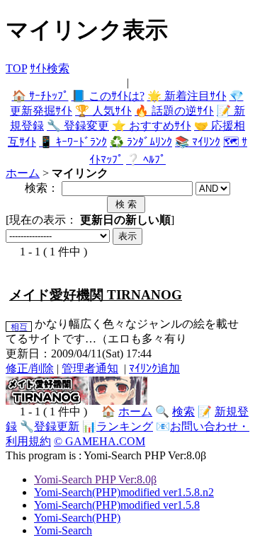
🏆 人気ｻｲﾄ (103, 111)
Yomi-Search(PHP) (77, 518)
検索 (183, 412)
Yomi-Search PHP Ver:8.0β (95, 479)
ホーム (23, 173)
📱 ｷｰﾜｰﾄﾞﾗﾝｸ (73, 142)
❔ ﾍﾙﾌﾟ (146, 160)
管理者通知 (90, 368)
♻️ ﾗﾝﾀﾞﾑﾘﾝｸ (141, 142)
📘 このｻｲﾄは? (108, 96)
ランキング (124, 426)
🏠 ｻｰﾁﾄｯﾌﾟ (40, 96)
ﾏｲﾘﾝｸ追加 (154, 368)
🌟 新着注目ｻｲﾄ (187, 96)
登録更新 (56, 426)
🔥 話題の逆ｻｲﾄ (174, 111)
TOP (16, 68)
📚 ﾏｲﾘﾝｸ (197, 142)
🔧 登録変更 (78, 126)
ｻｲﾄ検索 (49, 68)
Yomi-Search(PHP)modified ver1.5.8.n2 (124, 492)
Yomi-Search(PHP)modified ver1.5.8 (117, 505)
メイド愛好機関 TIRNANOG (95, 294)
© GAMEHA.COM (99, 441)
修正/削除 (30, 368)
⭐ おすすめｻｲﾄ (151, 126)
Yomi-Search (63, 530)
